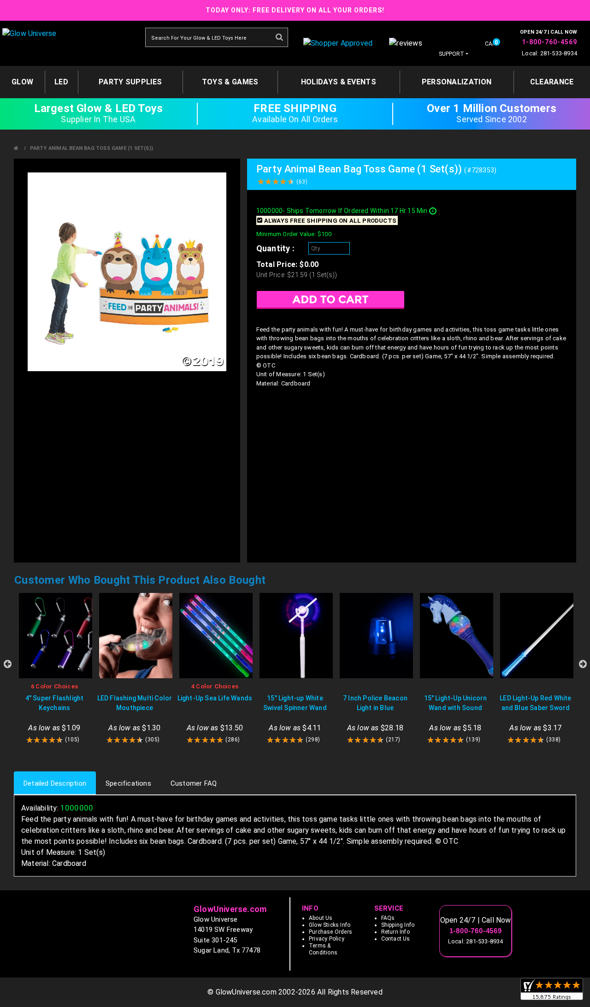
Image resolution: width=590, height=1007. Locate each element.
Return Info (395, 932)
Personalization (457, 81)
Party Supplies (130, 81)
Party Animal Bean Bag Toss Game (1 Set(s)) (91, 148)
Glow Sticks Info (329, 925)
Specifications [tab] (128, 783)
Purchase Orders (330, 932)
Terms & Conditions (323, 949)
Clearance (552, 81)
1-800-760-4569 (549, 42)
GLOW (22, 81)
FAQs (388, 918)
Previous (7, 664)
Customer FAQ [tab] (194, 783)
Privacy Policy (326, 939)
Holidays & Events (338, 81)
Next (582, 664)
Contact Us (395, 939)
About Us (321, 918)
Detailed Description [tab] (55, 783)
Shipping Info (398, 925)
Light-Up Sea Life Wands (215, 698)
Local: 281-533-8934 (549, 53)
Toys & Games (230, 81)
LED (61, 81)
